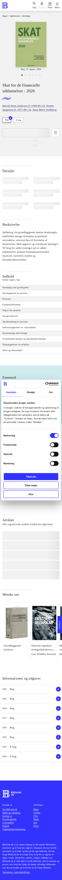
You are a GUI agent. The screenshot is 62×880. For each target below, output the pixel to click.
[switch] (54, 444)
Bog (6, 120)
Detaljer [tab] (31, 392)
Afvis (31, 494)
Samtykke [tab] (11, 392)
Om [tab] (51, 392)
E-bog (18, 120)
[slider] (31, 46)
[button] (31, 689)
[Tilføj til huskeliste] (55, 133)
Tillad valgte (31, 485)
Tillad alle (31, 476)
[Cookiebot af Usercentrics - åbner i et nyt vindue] (45, 384)
